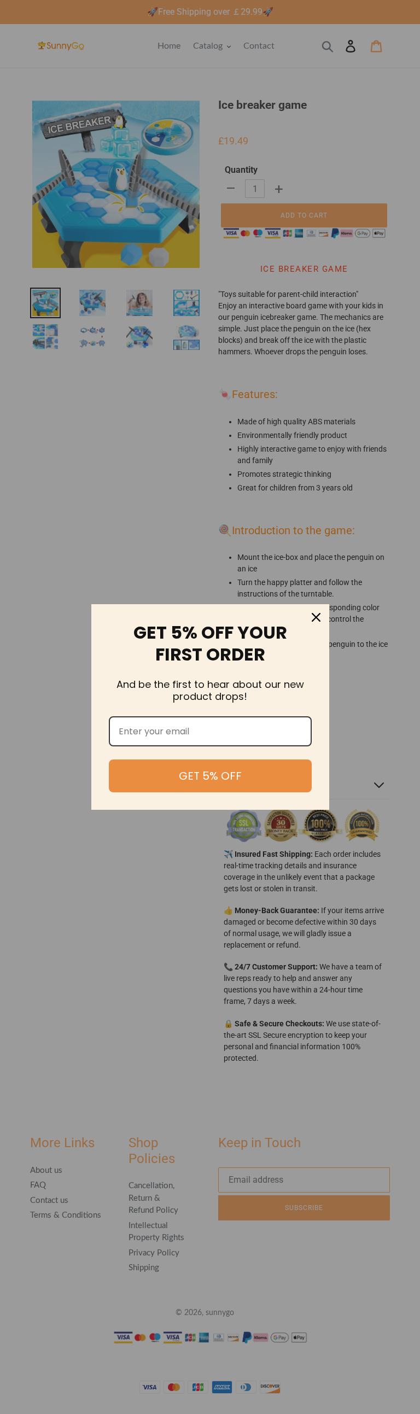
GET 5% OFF (210, 776)
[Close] (316, 617)
